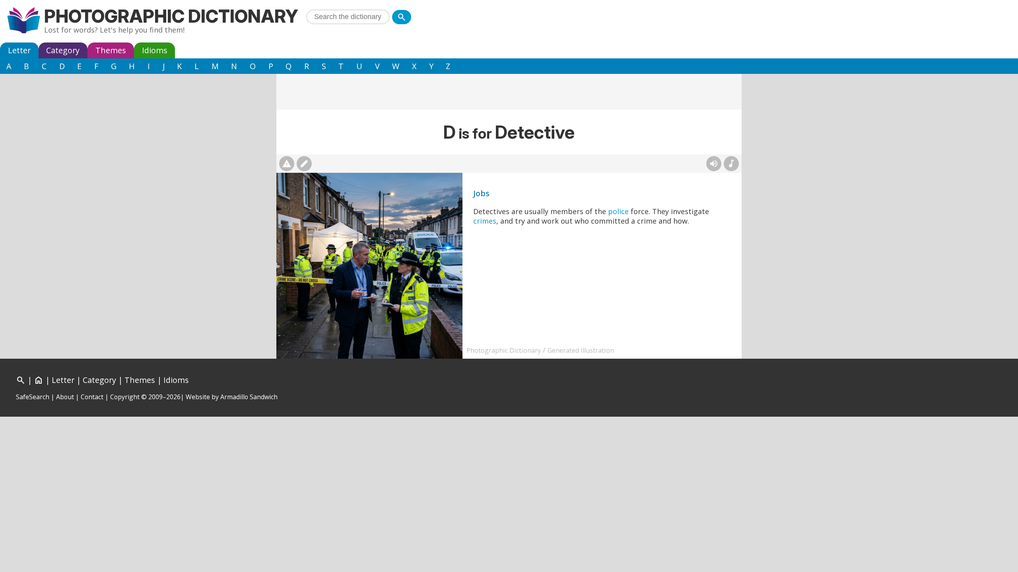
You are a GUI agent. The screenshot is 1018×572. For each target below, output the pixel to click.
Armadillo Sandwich (249, 396)
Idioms (154, 50)
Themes (110, 50)
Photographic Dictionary (171, 16)
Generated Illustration (581, 350)
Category (63, 50)
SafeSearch (32, 396)
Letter (19, 50)
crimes (484, 221)
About (65, 396)
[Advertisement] (509, 92)
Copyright (125, 396)
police (618, 211)
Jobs (481, 193)
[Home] (23, 21)
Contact (92, 396)
